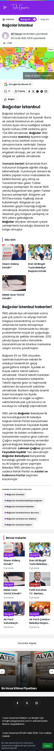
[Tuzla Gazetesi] (20, 7)
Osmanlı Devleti (13, 163)
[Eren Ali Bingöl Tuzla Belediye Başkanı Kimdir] (40, 258)
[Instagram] (36, 703)
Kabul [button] (47, 745)
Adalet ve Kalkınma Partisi (25, 473)
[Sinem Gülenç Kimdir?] (14, 258)
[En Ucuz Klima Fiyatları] (27, 671)
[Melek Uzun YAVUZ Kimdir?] (14, 287)
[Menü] (5, 7)
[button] (34, 19)
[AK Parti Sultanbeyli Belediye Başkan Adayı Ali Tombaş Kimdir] (14, 615)
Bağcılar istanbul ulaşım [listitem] (18, 524)
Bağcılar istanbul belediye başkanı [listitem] (23, 500)
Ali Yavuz (16, 34)
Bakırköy (24, 137)
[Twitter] (27, 703)
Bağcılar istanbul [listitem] (14, 494)
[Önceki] (2, 671)
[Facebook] (17, 703)
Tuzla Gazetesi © (11, 732)
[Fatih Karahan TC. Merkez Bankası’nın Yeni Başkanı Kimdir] (39, 585)
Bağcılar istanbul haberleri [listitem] (19, 506)
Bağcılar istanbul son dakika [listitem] (20, 518)
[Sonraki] (51, 671)
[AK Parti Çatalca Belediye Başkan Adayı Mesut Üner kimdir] (39, 615)
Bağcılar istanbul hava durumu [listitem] (21, 512)
